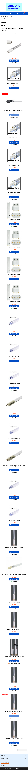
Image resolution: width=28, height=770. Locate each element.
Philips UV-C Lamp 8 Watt (14, 356)
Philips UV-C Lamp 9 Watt (14, 165)
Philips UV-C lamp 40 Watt (14, 602)
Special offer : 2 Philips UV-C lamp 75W (14, 656)
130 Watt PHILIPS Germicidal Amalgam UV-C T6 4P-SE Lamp (14, 411)
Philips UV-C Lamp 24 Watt (14, 247)
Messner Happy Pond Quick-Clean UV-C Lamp (14, 684)
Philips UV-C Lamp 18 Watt (14, 219)
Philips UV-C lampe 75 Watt (14, 629)
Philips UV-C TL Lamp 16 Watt (14, 492)
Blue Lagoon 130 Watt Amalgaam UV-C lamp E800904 (14, 466)
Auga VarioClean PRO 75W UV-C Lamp (14, 711)
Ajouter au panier (14, 60)
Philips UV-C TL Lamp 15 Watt (14, 438)
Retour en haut (22, 750)
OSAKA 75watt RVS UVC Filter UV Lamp (14, 738)
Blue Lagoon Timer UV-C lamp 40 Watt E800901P (14, 56)
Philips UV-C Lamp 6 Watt (14, 329)
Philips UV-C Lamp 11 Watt (14, 192)
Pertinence (9, 33)
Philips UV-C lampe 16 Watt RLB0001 (14, 547)
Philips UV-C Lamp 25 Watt (14, 520)
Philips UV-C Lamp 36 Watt (14, 274)
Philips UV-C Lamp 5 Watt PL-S (14, 83)
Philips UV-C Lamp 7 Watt (14, 137)
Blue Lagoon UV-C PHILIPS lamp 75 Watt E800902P (14, 574)
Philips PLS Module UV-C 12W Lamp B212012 (14, 110)
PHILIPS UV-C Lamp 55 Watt (14, 301)
